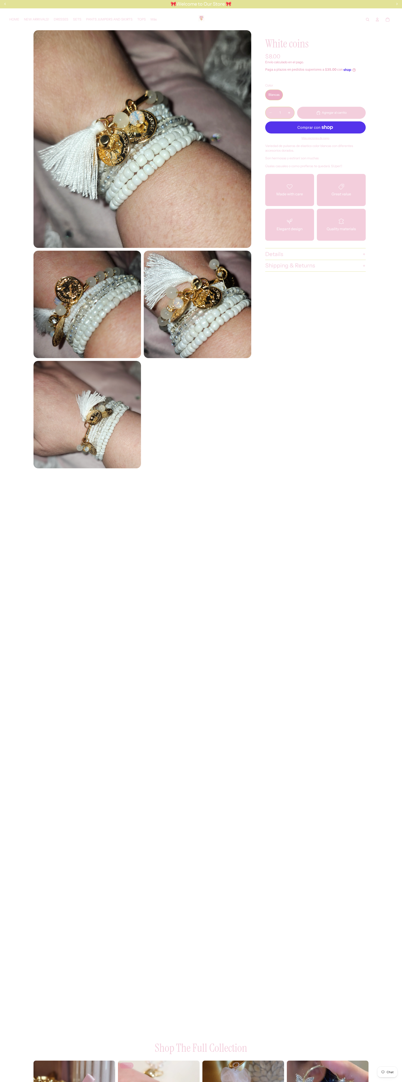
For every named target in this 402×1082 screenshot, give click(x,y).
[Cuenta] (377, 19)
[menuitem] (153, 19)
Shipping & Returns (290, 265)
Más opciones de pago (315, 138)
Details (274, 254)
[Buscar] (367, 19)
